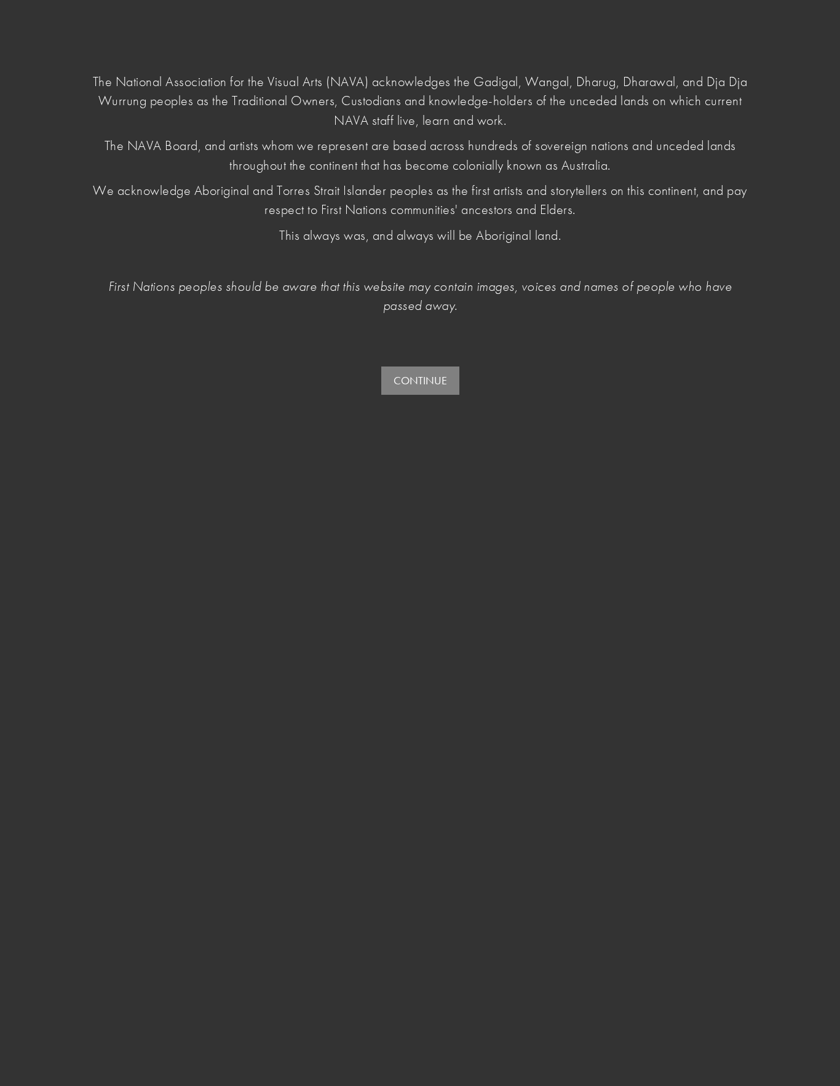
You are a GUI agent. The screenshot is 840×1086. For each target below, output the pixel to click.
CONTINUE (420, 380)
